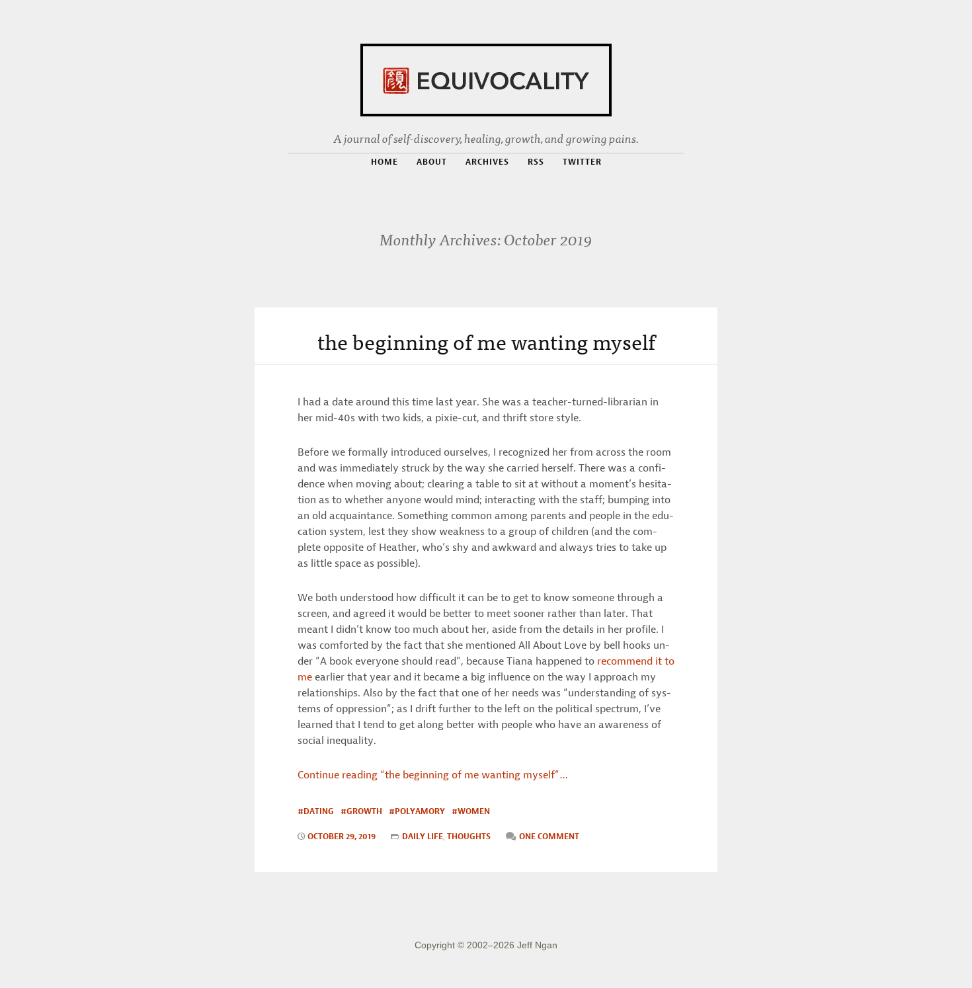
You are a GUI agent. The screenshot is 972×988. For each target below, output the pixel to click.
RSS (536, 161)
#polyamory (417, 811)
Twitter (582, 161)
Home (384, 161)
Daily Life (422, 836)
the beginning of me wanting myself (486, 340)
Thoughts (469, 836)
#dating (316, 811)
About (432, 161)
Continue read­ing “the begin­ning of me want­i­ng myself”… (433, 775)
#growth (361, 811)
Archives (487, 161)
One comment (549, 836)
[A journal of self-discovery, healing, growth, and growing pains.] (486, 78)
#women (471, 811)
